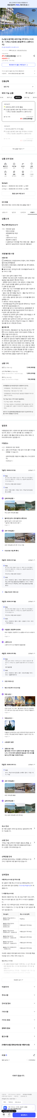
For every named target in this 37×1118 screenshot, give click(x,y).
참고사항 (5, 1036)
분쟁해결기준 (24, 1096)
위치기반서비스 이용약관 (14, 1094)
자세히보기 (9, 461)
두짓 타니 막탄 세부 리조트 (12, 484)
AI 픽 (4, 1115)
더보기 (6, 525)
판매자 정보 (6, 1028)
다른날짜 (30, 93)
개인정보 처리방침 (27, 1094)
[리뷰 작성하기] (34, 1055)
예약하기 (24, 1115)
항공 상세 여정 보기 (18, 193)
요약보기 (30, 470)
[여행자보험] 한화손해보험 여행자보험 (16, 1045)
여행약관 (16, 1096)
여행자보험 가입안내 (7, 1096)
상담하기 (9, 1115)
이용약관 (4, 1094)
